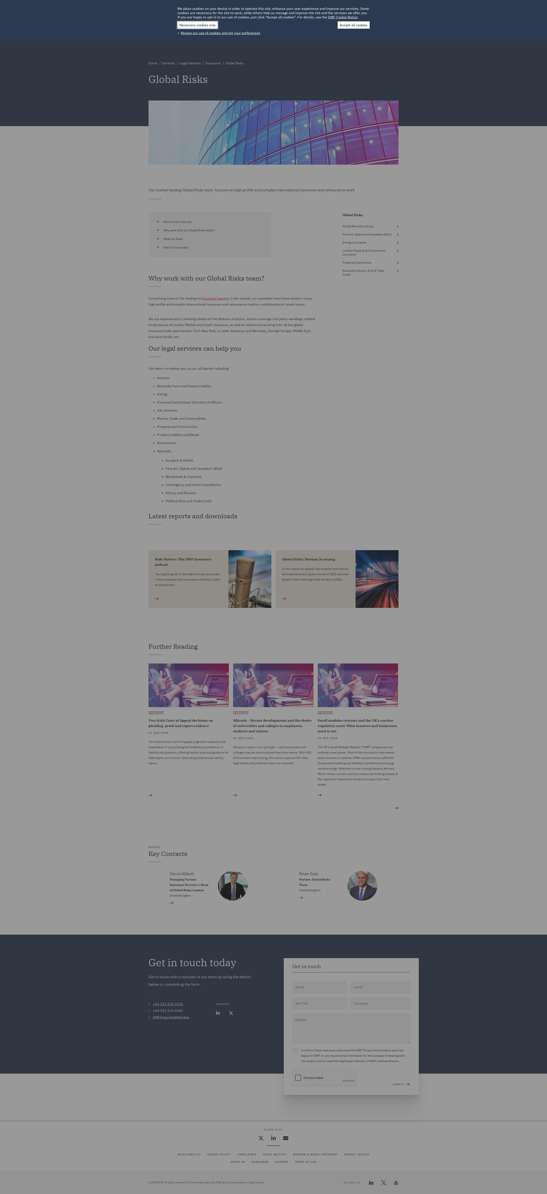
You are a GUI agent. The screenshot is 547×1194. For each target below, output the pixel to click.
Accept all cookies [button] (354, 25)
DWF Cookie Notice (342, 17)
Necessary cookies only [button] (197, 25)
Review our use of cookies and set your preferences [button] (220, 33)
